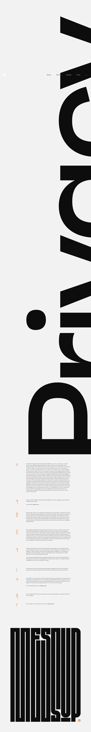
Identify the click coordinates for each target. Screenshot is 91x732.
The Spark (68, 75)
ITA (86, 74)
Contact (78, 75)
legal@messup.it (36, 504)
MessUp (49, 75)
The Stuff (58, 75)
